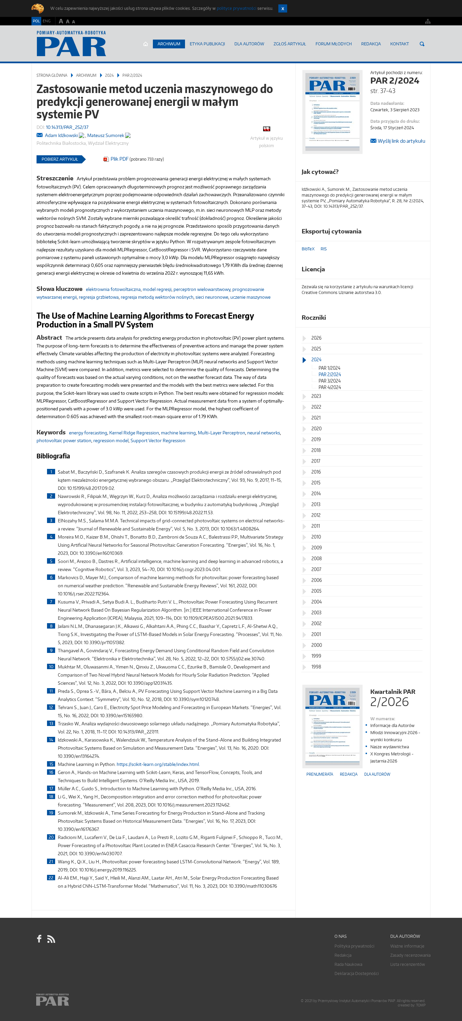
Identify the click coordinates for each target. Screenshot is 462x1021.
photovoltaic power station (64, 440)
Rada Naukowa (348, 964)
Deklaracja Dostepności (356, 973)
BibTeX (308, 248)
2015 (315, 482)
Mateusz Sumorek (105, 135)
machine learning (178, 432)
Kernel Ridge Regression (134, 432)
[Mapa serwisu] (428, 21)
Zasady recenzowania (410, 955)
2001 (316, 634)
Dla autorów (249, 43)
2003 (316, 612)
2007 (316, 569)
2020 (316, 428)
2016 (316, 472)
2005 (316, 591)
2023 (316, 396)
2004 (316, 602)
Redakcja (371, 43)
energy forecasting (88, 432)
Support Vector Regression (158, 440)
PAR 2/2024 (132, 75)
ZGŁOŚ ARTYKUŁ (290, 43)
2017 (315, 461)
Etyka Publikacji (207, 43)
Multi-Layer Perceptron (221, 432)
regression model (111, 440)
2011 (315, 526)
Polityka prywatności (354, 946)
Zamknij (282, 8)
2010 (316, 537)
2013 (315, 504)
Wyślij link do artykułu (401, 141)
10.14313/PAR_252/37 (67, 127)
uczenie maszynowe (250, 297)
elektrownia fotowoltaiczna (113, 289)
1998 (316, 667)
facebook (39, 939)
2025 (316, 348)
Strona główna (145, 44)
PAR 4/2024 (330, 387)
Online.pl (72, 1000)
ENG (46, 21)
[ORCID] (81, 134)
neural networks (263, 432)
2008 (316, 558)
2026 (316, 338)
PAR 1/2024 (329, 368)
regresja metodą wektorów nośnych (157, 297)
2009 (316, 547)
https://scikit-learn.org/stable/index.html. (158, 764)
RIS (324, 248)
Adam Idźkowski (61, 135)
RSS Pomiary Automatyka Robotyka (51, 939)
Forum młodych (334, 43)
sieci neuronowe (211, 297)
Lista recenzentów (407, 964)
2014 (316, 493)
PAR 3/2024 (330, 381)
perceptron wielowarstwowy (202, 289)
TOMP (420, 1005)
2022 (316, 407)
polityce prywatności (236, 8)
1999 (316, 656)
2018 (316, 450)
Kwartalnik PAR (392, 697)
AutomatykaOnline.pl (71, 43)
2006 (316, 580)
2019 (316, 439)
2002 (316, 623)
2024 (109, 75)
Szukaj (422, 44)
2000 (316, 645)
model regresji (157, 289)
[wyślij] (40, 135)
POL (36, 21)
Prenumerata (319, 774)
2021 (316, 418)
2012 (316, 515)
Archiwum (169, 43)
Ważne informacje (407, 946)
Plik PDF (120, 159)
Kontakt (399, 43)
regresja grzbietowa (99, 297)
